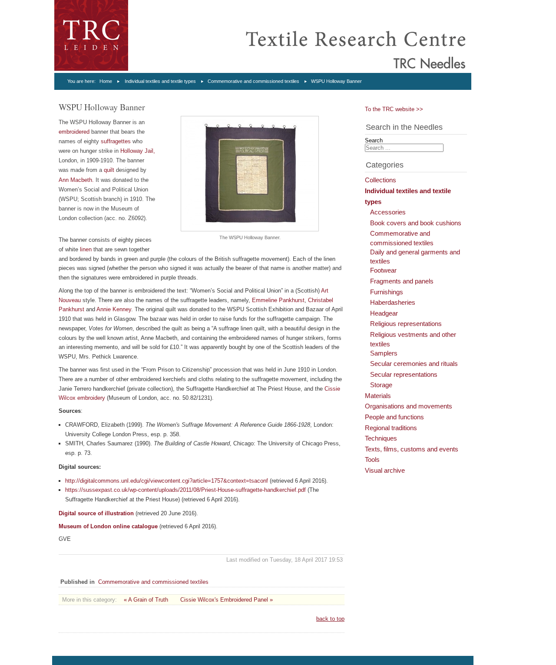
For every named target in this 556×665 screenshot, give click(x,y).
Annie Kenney (113, 309)
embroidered (74, 131)
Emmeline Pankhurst (278, 300)
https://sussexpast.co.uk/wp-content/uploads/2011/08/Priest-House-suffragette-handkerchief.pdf (185, 490)
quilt (109, 170)
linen (86, 249)
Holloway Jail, (137, 151)
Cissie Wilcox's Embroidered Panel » (226, 599)
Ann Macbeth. (76, 180)
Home (105, 81)
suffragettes (116, 141)
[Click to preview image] (250, 229)
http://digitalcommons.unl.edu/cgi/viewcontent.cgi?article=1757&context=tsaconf (166, 480)
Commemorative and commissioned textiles (253, 81)
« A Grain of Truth (146, 599)
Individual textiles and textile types (160, 81)
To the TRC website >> (394, 109)
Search (374, 140)
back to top (330, 619)
